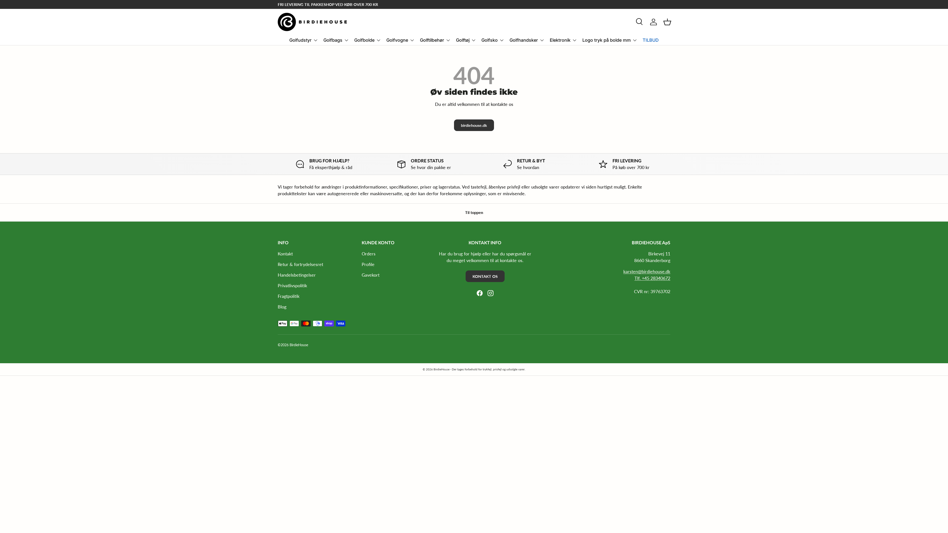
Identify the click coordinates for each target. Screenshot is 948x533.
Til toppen (474, 212)
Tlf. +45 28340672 (652, 278)
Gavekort (370, 275)
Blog (282, 306)
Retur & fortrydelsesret (300, 264)
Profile (368, 264)
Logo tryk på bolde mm (606, 40)
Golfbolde (364, 40)
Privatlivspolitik (292, 285)
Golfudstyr (300, 40)
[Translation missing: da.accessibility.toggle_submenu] (315, 40)
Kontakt (285, 253)
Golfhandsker (524, 40)
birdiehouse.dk (474, 125)
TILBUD (651, 40)
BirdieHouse (299, 345)
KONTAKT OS (485, 276)
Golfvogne (397, 40)
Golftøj (463, 40)
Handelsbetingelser (297, 275)
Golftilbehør (432, 40)
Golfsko (489, 40)
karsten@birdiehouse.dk (646, 271)
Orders (368, 253)
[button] (667, 22)
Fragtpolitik (288, 296)
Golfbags (332, 40)
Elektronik (560, 40)
